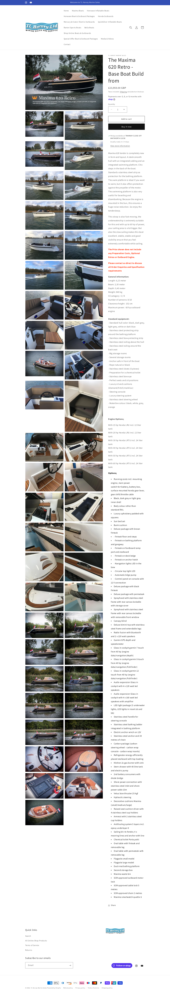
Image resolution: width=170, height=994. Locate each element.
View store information (120, 146)
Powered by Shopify (54, 988)
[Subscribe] (70, 965)
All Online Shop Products (36, 941)
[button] (131, 27)
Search (28, 936)
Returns (28, 950)
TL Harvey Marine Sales (39, 988)
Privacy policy (80, 988)
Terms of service (93, 988)
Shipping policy (107, 988)
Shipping (123, 92)
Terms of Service (32, 945)
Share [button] (113, 905)
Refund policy (68, 988)
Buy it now (127, 126)
